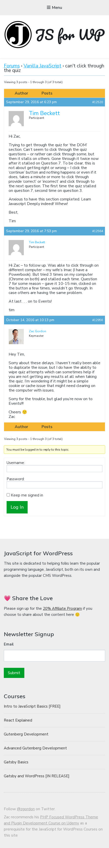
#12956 (97, 320)
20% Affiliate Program (62, 608)
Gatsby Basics (16, 762)
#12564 (97, 231)
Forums (12, 66)
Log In (17, 507)
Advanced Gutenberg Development (35, 748)
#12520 (97, 102)
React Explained (18, 720)
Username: (16, 462)
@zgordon (26, 809)
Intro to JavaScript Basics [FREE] (32, 706)
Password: (16, 479)
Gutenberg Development (26, 734)
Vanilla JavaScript (42, 66)
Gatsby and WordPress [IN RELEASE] (36, 776)
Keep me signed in (27, 495)
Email (9, 644)
